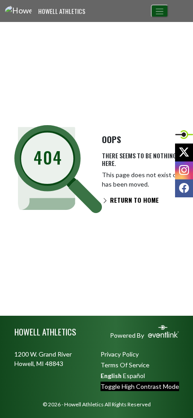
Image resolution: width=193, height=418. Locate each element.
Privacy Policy (120, 354)
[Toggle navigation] (159, 10)
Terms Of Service (125, 365)
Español (134, 375)
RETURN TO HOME (133, 200)
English (111, 375)
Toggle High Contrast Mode (140, 386)
